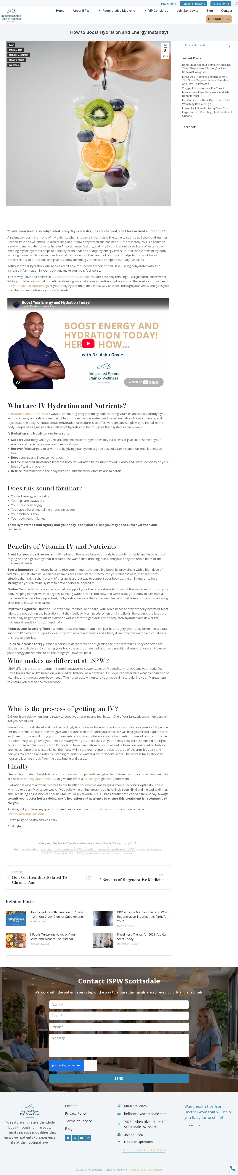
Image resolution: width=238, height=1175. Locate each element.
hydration (102, 849)
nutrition (157, 849)
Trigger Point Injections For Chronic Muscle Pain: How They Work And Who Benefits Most (206, 92)
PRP (79, 853)
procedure (69, 853)
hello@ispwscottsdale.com (25, 814)
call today (90, 779)
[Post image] (16, 918)
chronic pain (46, 849)
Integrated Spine (117, 849)
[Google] (75, 1138)
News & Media (16, 60)
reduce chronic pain (112, 853)
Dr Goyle (80, 849)
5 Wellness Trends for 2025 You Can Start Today (142, 936)
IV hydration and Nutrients (26, 414)
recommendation (92, 853)
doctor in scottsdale (64, 849)
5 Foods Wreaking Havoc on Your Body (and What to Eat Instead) (53, 936)
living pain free (143, 849)
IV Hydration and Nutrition (26, 286)
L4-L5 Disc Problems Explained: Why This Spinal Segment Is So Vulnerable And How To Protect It (205, 80)
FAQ (11, 45)
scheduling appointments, (38, 779)
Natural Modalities (18, 55)
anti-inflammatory (30, 849)
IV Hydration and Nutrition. (70, 277)
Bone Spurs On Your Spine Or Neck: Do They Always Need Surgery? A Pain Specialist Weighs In (206, 68)
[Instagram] (88, 1138)
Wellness (14, 65)
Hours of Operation (138, 1141)
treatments (129, 853)
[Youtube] (81, 1138)
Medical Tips (15, 50)
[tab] (143, 1141)
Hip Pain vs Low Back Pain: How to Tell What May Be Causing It (206, 102)
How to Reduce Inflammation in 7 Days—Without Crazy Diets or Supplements (57, 914)
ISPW (131, 849)
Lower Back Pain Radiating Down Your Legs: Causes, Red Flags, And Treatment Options (207, 112)
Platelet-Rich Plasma (52, 853)
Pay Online (168, 4)
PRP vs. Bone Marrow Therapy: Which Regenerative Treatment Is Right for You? (143, 916)
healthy (91, 849)
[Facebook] (68, 1138)
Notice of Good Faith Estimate (146, 1169)
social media (102, 809)
